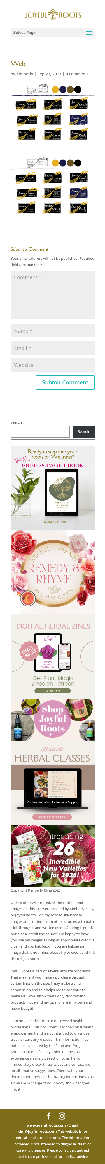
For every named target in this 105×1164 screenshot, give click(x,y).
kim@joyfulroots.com (37, 1131)
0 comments (77, 74)
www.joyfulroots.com (46, 1125)
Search (16, 422)
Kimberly (24, 74)
